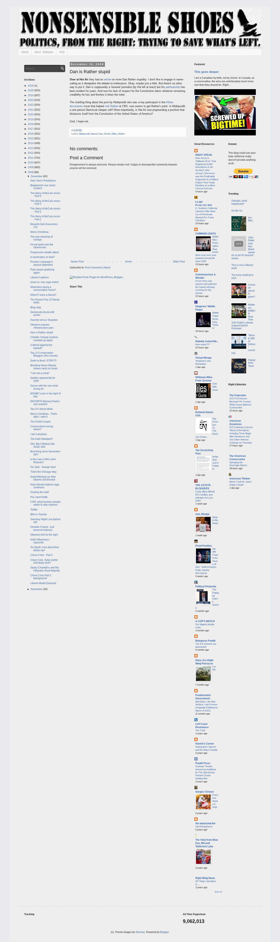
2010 (31, 162)
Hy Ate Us (236, 210)
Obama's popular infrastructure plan (41, 326)
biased (94, 134)
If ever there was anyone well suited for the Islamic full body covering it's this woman (206, 287)
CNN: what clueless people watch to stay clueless (45, 503)
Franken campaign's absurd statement (41, 263)
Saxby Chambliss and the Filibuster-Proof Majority (45, 569)
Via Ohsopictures (204, 826)
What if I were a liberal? (43, 294)
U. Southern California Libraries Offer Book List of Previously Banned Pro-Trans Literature (206, 214)
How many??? (202, 344)
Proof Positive (203, 545)
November (37, 589)
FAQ (62, 52)
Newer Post (77, 261)
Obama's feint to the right (44, 534)
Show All (218, 892)
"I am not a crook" (40, 373)
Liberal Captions (39, 277)
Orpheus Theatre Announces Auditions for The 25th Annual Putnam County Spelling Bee (205, 772)
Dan (101, 134)
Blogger (164, 932)
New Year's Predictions (43, 180)
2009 (31, 167)
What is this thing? (215, 520)
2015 (31, 138)
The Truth (200, 730)
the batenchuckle (205, 823)
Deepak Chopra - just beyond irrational (42, 528)
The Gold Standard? (41, 439)
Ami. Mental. (202, 514)
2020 (31, 114)
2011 (31, 157)
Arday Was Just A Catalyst (215, 462)
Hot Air (107, 134)
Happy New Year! (251, 363)
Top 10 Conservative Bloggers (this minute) (44, 354)
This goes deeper (206, 71)
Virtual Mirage (203, 357)
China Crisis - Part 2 (41, 555)
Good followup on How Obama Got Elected (43, 478)
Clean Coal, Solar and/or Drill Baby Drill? (44, 561)
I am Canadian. (38, 434)
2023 (31, 100)
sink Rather (111, 106)
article (107, 79)
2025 (31, 90)
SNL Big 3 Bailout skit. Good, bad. (42, 445)
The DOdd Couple (40, 421)
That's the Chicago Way (43, 471)
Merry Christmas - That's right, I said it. (43, 415)
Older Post (179, 261)
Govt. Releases (44, 52)
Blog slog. (35, 307)
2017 (31, 128)
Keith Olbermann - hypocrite (40, 541)
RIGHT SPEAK (203, 155)
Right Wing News (205, 878)
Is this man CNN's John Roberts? (43, 461)
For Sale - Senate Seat (43, 467)
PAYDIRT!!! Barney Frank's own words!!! (45, 403)
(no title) (250, 219)
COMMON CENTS (205, 233)
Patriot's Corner (204, 743)
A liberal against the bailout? (41, 346)
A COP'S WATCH (205, 621)
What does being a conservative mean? (43, 288)
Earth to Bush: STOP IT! (43, 360)
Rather (121, 134)
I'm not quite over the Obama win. (41, 246)
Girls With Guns (215, 386)
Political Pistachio (205, 586)
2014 (31, 143)
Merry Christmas (39, 232)
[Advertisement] (242, 559)
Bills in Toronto (38, 514)
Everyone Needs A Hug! (215, 801)
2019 (31, 119)
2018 (31, 124)
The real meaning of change (41, 238)
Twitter (34, 509)
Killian (114, 134)
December (37, 176)
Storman (140, 932)
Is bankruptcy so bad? (42, 257)
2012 (31, 152)
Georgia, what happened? (239, 202)
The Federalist (237, 395)
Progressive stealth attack (44, 252)
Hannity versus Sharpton (44, 320)
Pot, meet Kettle (39, 497)
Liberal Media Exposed (43, 583)
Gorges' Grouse (204, 791)
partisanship (173, 87)
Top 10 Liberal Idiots (41, 409)
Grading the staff (39, 492)
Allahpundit (84, 134)
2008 (31, 172)
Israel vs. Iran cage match (44, 282)
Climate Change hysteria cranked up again (44, 339)
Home (24, 52)
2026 (31, 85)
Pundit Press (202, 763)
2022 (31, 104)
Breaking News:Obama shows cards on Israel (44, 367)
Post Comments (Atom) (97, 267)
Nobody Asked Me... (207, 341)
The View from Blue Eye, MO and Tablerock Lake (206, 843)
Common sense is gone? (251, 290)
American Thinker (239, 478)
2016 (31, 133)
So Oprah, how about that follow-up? (44, 549)
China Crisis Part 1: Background (41, 577)
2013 (31, 148)
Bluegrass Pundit (205, 640)
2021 (31, 109)
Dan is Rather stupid (41, 332)
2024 (31, 95)
